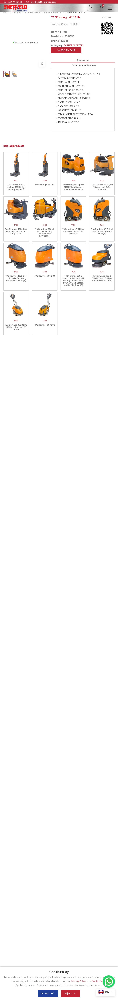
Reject (68, 993)
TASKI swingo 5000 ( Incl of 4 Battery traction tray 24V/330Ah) (44, 232)
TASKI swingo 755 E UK (45, 276)
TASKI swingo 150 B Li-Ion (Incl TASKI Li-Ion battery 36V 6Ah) (16, 187)
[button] (90, 7)
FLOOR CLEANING (32, 12)
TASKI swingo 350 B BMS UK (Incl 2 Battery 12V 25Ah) (16, 327)
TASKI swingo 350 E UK (45, 325)
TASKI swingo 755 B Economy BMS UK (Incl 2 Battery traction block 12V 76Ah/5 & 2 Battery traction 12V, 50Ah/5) (73, 280)
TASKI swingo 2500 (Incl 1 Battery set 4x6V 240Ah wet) (102, 187)
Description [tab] (82, 60)
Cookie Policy (99, 981)
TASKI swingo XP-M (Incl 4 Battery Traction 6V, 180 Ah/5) (73, 231)
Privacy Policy (79, 981)
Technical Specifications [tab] (83, 65)
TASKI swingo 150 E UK (44, 184)
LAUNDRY (17, 12)
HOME (5, 12)
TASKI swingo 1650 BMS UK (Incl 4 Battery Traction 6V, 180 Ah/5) (16, 278)
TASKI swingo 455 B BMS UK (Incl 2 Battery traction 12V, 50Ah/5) (102, 278)
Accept (45, 993)
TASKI (64, 41)
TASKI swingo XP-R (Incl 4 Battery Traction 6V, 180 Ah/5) (102, 231)
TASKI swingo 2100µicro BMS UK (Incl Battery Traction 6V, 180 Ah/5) (73, 187)
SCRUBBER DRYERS (52, 12)
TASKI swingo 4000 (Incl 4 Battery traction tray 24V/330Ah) (16, 231)
